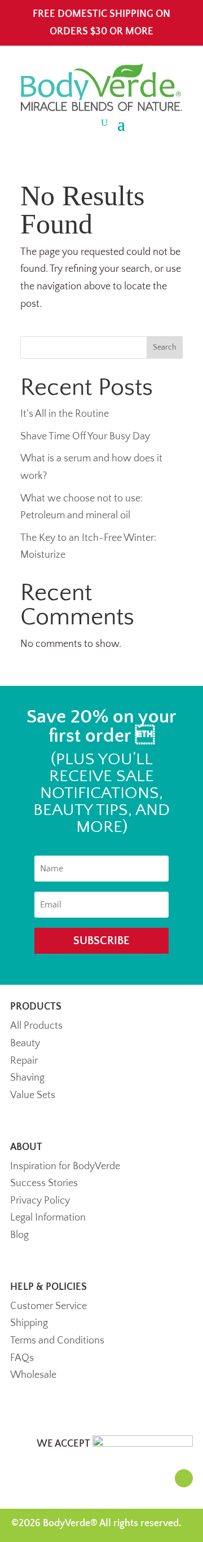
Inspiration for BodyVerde (65, 1166)
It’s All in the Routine (64, 414)
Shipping (29, 1323)
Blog (19, 1235)
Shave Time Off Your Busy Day (85, 436)
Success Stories (44, 1183)
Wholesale (33, 1375)
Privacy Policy (40, 1200)
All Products (36, 1026)
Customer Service (48, 1306)
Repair (24, 1061)
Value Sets (32, 1095)
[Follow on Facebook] (184, 1478)
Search (164, 347)
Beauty (25, 1043)
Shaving (27, 1077)
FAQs (22, 1358)
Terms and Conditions (57, 1340)
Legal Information (48, 1217)
